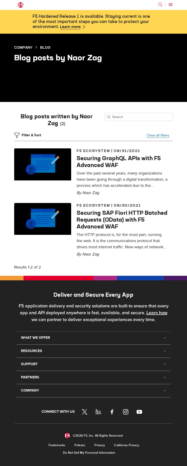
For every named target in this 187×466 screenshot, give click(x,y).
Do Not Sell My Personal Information (89, 453)
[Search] (160, 4)
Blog (45, 47)
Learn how (156, 313)
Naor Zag (90, 192)
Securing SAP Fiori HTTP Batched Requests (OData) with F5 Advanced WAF (122, 219)
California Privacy (126, 445)
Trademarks (56, 445)
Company (23, 47)
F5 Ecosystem (93, 150)
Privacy (99, 445)
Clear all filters (158, 135)
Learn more (70, 27)
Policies (79, 445)
